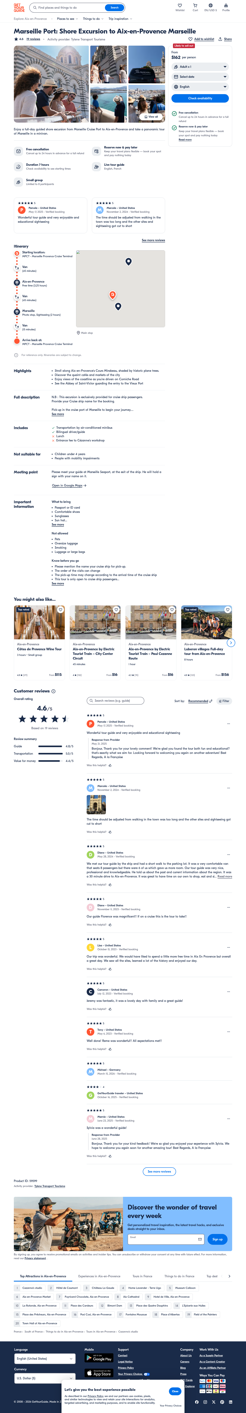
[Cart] (195, 5)
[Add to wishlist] (60, 609)
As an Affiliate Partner (212, 1367)
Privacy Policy (126, 1367)
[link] (39, 642)
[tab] (43, 1276)
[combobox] (67, 7)
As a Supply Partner (211, 1355)
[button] (27, 39)
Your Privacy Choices (130, 1374)
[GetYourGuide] (19, 8)
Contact (122, 1355)
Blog (183, 1367)
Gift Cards (186, 1380)
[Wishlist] (180, 5)
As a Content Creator (212, 1361)
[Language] (211, 5)
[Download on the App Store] (99, 1373)
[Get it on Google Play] (99, 1358)
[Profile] (226, 5)
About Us (186, 1355)
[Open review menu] (228, 724)
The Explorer (187, 1386)
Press (183, 1374)
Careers (184, 1361)
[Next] (231, 643)
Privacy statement (35, 1258)
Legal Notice (125, 1361)
